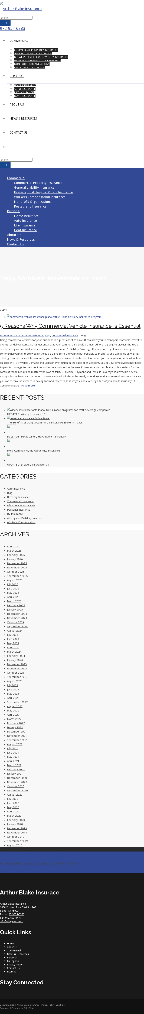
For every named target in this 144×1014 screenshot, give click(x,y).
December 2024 (17, 613)
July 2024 (12, 634)
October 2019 (15, 836)
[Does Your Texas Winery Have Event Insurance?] (11, 432)
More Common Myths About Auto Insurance (33, 450)
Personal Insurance (18, 509)
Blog (47, 335)
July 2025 (12, 584)
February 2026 (16, 555)
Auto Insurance (24, 88)
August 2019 (14, 845)
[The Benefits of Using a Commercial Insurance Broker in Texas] (28, 418)
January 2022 (15, 727)
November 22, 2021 (12, 335)
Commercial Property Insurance (36, 50)
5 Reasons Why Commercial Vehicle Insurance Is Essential (70, 326)
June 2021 (13, 752)
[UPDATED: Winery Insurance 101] (58, 410)
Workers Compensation (21, 522)
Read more (28, 385)
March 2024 (14, 651)
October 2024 (15, 622)
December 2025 (17, 563)
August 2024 (14, 630)
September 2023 (17, 677)
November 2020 (17, 782)
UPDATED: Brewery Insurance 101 (28, 464)
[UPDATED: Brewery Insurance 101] (11, 460)
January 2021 (15, 773)
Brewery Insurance (18, 497)
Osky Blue (29, 1008)
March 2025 (14, 601)
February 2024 (16, 655)
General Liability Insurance (33, 53)
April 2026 (13, 546)
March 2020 (14, 815)
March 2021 (14, 765)
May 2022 (13, 710)
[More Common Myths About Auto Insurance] (11, 446)
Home (10, 943)
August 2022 (14, 706)
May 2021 (13, 756)
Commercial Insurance (65, 335)
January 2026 (15, 559)
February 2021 (16, 769)
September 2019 (17, 841)
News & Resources (23, 118)
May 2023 (13, 693)
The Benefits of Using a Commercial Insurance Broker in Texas (45, 422)
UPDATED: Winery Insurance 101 (27, 414)
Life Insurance (24, 92)
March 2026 (14, 550)
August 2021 (14, 744)
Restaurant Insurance (29, 67)
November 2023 (17, 668)
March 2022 (14, 719)
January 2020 (15, 824)
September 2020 (17, 790)
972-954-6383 (12, 28)
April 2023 (13, 698)
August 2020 (14, 794)
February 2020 (16, 820)
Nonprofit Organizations (32, 64)
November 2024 (17, 618)
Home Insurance (25, 85)
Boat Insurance (24, 95)
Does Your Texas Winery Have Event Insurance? (36, 436)
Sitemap (11, 971)
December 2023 (17, 664)
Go (5, 23)
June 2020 (13, 803)
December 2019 (17, 828)
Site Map (60, 1005)
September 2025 (17, 576)
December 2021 (17, 731)
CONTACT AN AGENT (13, 870)
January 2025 (15, 609)
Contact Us (19, 132)
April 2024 (13, 647)
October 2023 (15, 672)
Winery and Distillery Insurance (25, 518)
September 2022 (17, 702)
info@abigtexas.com (11, 921)
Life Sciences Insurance (21, 505)
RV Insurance (15, 514)
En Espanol (13, 961)
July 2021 (12, 748)
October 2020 (15, 786)
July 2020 (12, 799)
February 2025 (16, 605)
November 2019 (17, 832)
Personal (17, 76)
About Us (17, 104)
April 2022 (13, 714)
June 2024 (13, 639)
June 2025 (13, 588)
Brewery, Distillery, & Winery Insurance (41, 57)
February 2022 (16, 723)
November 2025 (17, 567)
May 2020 (13, 807)
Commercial (19, 41)
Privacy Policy (14, 964)
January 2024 (15, 660)
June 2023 (13, 689)
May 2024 (13, 643)
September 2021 (17, 740)
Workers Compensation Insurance (37, 60)
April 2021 (13, 761)
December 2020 (17, 777)
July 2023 (12, 685)
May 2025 (13, 592)
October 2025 (15, 571)
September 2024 (17, 626)
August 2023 (14, 681)
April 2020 (13, 811)
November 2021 (17, 735)
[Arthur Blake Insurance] (21, 8)
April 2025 (13, 597)
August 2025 (14, 580)
